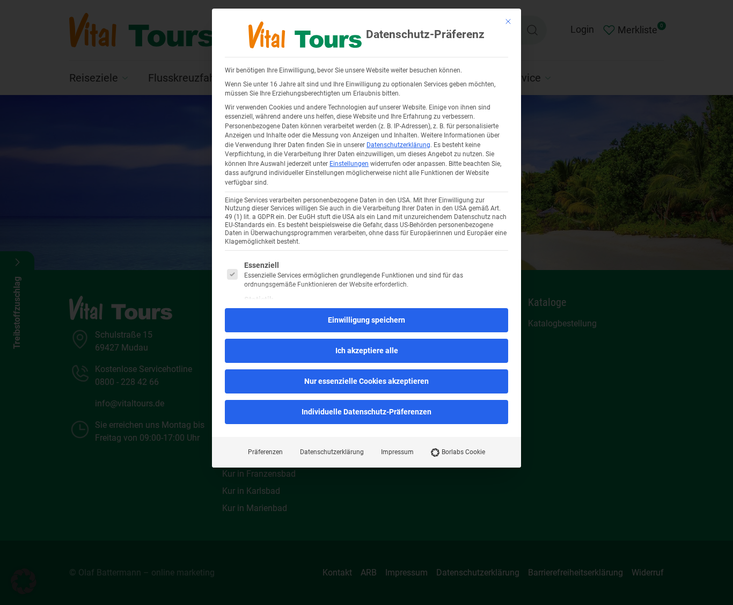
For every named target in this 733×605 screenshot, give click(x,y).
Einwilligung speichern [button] (366, 320)
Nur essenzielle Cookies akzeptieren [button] (366, 381)
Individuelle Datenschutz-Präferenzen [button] (366, 411)
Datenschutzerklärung (398, 145)
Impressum (397, 452)
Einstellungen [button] (349, 163)
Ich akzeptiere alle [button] (366, 350)
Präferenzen (265, 452)
